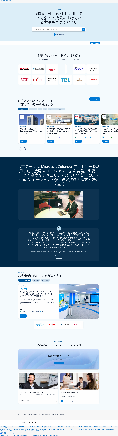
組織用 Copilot (22, 426)
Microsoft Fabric (25, 311)
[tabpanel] (58, 306)
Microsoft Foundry (35, 311)
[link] (21, 43)
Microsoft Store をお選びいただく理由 (105, 426)
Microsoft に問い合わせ (22, 435)
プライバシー (30, 435)
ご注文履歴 (94, 426)
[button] (40, 325)
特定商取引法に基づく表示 (39, 435)
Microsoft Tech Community (87, 429)
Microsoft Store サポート (82, 426)
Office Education (39, 428)
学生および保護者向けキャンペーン (65, 428)
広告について (60, 435)
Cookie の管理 (48, 435)
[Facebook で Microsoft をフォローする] (33, 423)
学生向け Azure (77, 428)
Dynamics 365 (18, 429)
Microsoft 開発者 (54, 429)
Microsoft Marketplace (97, 429)
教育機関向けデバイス (9, 428)
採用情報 (10, 430)
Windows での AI (35, 426)
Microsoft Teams (47, 429)
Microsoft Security (8, 429)
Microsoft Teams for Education (20, 428)
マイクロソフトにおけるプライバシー (27, 430)
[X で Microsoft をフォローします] (30, 423)
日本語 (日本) (3, 432)
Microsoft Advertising (31, 429)
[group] (31, 128)
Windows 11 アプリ (52, 426)
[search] (83, 29)
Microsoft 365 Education (31, 428)
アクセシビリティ (43, 430)
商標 (56, 435)
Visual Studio (5, 430)
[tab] (24, 280)
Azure (43, 311)
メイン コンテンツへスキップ (6, 0)
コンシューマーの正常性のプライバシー (8, 435)
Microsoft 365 (24, 429)
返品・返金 (89, 426)
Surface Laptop (8, 426)
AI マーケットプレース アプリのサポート (73, 429)
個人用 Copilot (28, 426)
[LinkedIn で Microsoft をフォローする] (35, 423)
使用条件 (53, 435)
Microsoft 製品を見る (43, 426)
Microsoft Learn (61, 429)
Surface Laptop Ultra (15, 426)
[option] (23, 109)
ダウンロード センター (72, 426)
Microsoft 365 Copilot (39, 429)
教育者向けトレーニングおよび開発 (50, 428)
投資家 (37, 430)
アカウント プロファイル (61, 426)
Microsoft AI (2, 429)
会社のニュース (15, 430)
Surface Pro (2, 426)
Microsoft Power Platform (107, 429)
